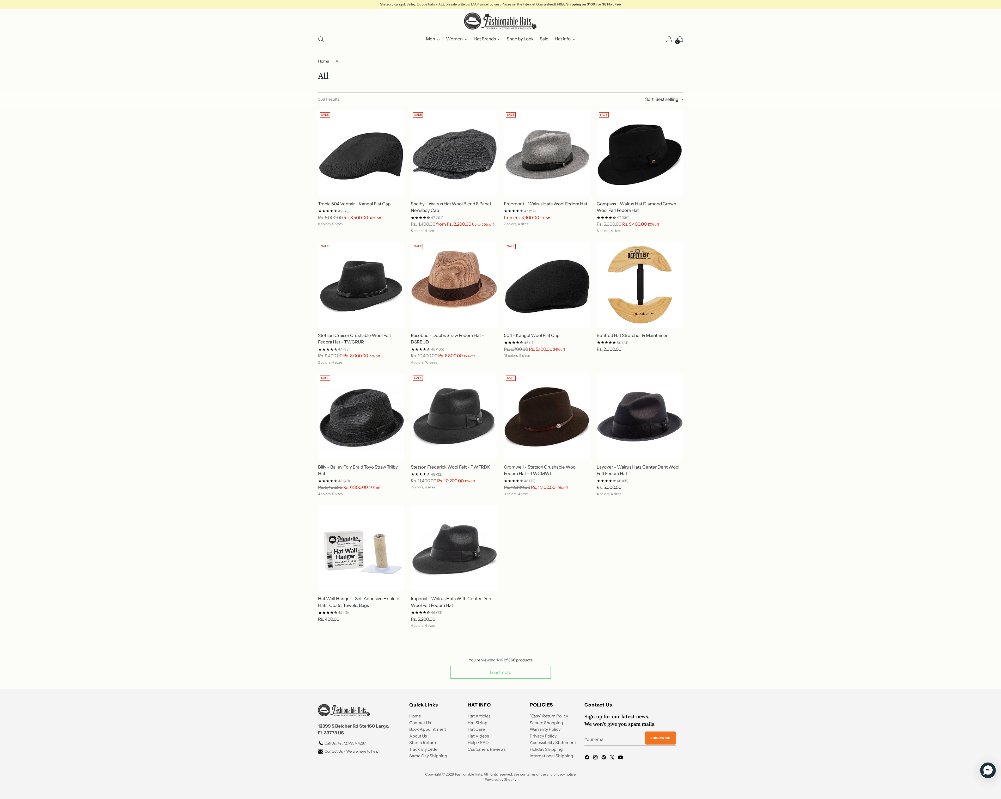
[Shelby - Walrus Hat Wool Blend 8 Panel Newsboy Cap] (454, 153)
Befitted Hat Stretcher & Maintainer (632, 335)
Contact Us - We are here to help (351, 751)
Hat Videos (478, 736)
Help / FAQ (478, 742)
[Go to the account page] (669, 39)
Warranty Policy (545, 729)
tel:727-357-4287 (345, 743)
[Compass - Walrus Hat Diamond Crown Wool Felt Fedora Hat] (640, 153)
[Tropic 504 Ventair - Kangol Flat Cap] (361, 153)
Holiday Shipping (546, 749)
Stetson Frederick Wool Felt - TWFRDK (450, 467)
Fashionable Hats (468, 774)
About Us (418, 736)
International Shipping (551, 755)
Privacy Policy (543, 736)
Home (323, 61)
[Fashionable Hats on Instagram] (596, 758)
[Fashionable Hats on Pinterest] (604, 758)
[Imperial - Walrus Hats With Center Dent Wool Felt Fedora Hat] (454, 548)
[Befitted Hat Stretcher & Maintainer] (640, 285)
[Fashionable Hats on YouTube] (621, 758)
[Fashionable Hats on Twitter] (612, 758)
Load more (500, 672)
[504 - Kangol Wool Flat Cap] (547, 285)
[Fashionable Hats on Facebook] (587, 758)
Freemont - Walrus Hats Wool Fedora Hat (545, 203)
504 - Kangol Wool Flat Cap (531, 335)
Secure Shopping (546, 722)
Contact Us (420, 722)
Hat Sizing (477, 722)
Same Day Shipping (428, 755)
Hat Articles (479, 715)
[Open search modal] (321, 39)
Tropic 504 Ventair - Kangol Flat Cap (354, 203)
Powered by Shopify (500, 779)
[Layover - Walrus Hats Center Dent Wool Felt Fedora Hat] (640, 416)
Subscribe (660, 738)
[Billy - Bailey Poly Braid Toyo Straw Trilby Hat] (361, 416)
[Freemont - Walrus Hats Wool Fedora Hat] (547, 153)
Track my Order (424, 749)
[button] (988, 770)
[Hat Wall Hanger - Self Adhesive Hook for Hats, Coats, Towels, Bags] (361, 548)
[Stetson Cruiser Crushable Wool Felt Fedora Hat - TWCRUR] (361, 285)
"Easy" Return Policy (549, 715)
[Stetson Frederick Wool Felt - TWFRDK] (454, 416)
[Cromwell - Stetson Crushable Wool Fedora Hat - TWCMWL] (547, 416)
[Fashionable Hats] (500, 21)
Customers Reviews (487, 749)
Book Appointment (427, 729)
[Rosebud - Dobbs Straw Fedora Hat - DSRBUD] (454, 285)
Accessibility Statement (553, 742)
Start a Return (422, 742)
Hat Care (476, 729)
